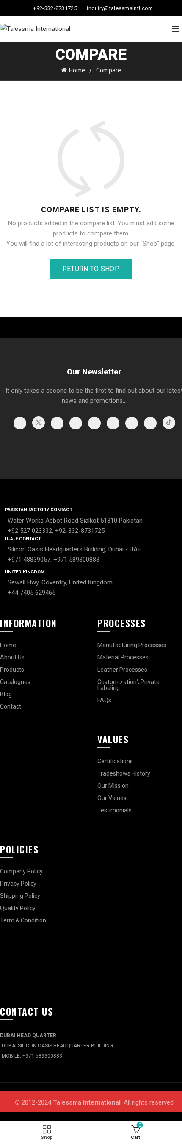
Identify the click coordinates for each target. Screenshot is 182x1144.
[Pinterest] (94, 423)
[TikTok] (169, 422)
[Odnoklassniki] (131, 423)
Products (12, 669)
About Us (12, 657)
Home (77, 70)
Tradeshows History (123, 773)
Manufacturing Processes (131, 645)
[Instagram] (57, 423)
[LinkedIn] (113, 423)
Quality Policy (18, 908)
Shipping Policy (20, 895)
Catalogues (15, 682)
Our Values (112, 798)
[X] (38, 422)
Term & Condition (23, 920)
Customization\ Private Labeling (128, 685)
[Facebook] (20, 423)
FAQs (104, 700)
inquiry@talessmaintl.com (120, 8)
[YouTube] (75, 423)
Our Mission (113, 785)
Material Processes (123, 657)
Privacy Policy (18, 883)
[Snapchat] (150, 423)
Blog (6, 694)
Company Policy (21, 871)
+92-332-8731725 (55, 8)
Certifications (115, 761)
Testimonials (114, 810)
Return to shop (91, 269)
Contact (10, 706)
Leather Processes (122, 669)
